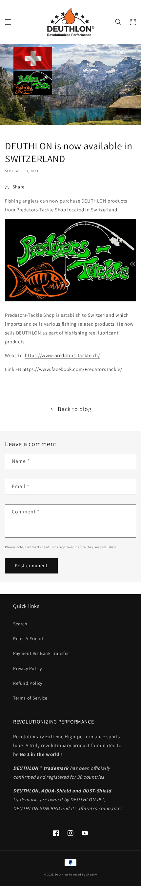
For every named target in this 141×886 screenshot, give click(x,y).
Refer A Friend (28, 638)
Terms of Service (30, 698)
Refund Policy (27, 683)
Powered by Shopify (83, 874)
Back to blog (74, 409)
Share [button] (18, 187)
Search (20, 624)
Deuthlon (61, 874)
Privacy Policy (27, 668)
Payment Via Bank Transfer (41, 653)
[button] (8, 22)
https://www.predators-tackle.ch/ (62, 355)
